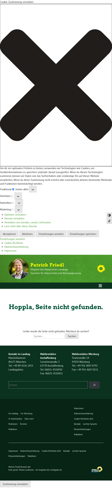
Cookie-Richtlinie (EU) (83, 418)
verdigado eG (56, 470)
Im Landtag (13, 413)
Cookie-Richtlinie (13, 243)
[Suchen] (94, 384)
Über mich (29, 418)
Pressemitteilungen (82, 429)
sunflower (29, 470)
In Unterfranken (15, 418)
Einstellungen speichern (83, 234)
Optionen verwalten (15, 214)
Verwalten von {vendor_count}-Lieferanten (27, 222)
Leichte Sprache (90, 424)
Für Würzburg (26, 413)
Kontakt (77, 424)
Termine (23, 424)
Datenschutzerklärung (16, 246)
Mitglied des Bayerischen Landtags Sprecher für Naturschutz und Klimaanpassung (55, 271)
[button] (56, 85)
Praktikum (12, 429)
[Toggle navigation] (100, 285)
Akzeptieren (9, 234)
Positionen (12, 424)
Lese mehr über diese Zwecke (20, 226)
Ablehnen (27, 234)
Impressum (10, 250)
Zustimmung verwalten (15, 484)
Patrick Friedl (47, 265)
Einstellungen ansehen (51, 234)
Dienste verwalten (14, 218)
